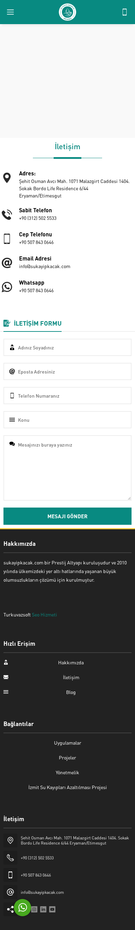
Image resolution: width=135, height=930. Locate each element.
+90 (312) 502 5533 (37, 857)
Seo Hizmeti (44, 614)
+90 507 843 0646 (36, 875)
